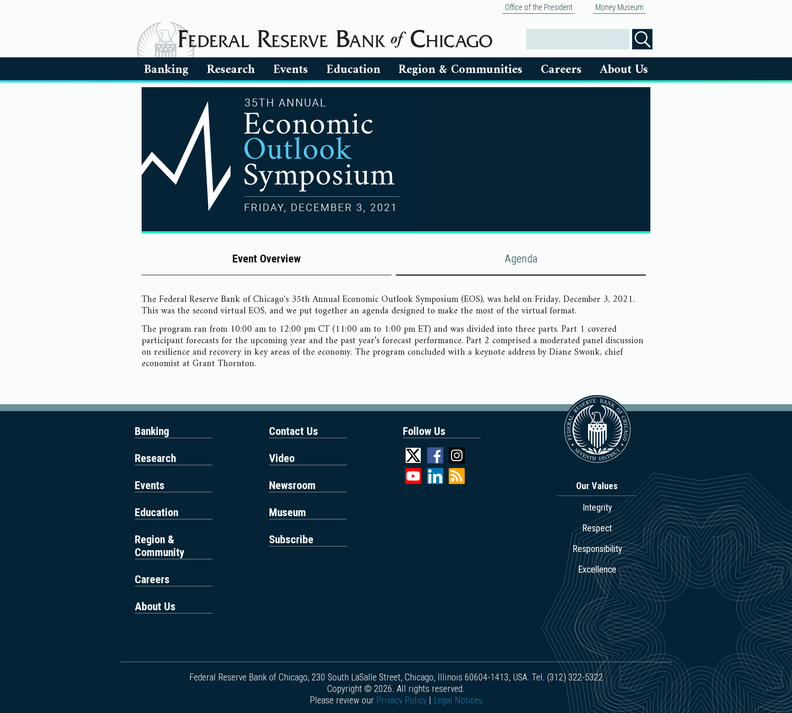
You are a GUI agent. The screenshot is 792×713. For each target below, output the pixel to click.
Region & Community (160, 546)
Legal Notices (458, 700)
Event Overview (266, 258)
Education (353, 69)
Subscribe (291, 539)
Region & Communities (460, 69)
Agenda (521, 258)
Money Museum (619, 7)
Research (231, 69)
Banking (166, 69)
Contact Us (293, 431)
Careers (561, 69)
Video (282, 458)
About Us (624, 69)
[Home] (335, 35)
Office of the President (538, 7)
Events (290, 69)
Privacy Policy (401, 700)
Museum (287, 512)
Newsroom (292, 485)
